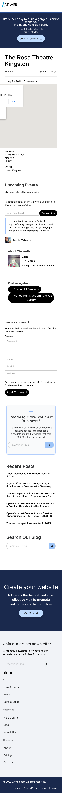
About (7, 747)
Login (43, 788)
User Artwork (11, 687)
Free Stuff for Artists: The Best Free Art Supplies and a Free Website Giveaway (29, 485)
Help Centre (10, 717)
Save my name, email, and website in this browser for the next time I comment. (31, 384)
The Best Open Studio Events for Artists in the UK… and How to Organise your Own (30, 495)
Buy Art (7, 694)
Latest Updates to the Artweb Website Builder (28, 475)
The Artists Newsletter (18, 205)
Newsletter (9, 732)
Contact (8, 762)
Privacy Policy (30, 788)
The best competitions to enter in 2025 (28, 523)
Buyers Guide (11, 701)
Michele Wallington (21, 240)
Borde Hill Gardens (24, 289)
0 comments (30, 81)
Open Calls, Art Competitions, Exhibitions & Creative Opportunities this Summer (30, 505)
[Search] (52, 546)
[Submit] (49, 445)
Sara (10, 71)
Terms (17, 788)
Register (53, 788)
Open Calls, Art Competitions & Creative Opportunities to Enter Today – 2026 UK (29, 515)
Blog (6, 724)
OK (13, 101)
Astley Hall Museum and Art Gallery (31, 297)
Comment (11, 336)
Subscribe (48, 213)
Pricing (7, 755)
